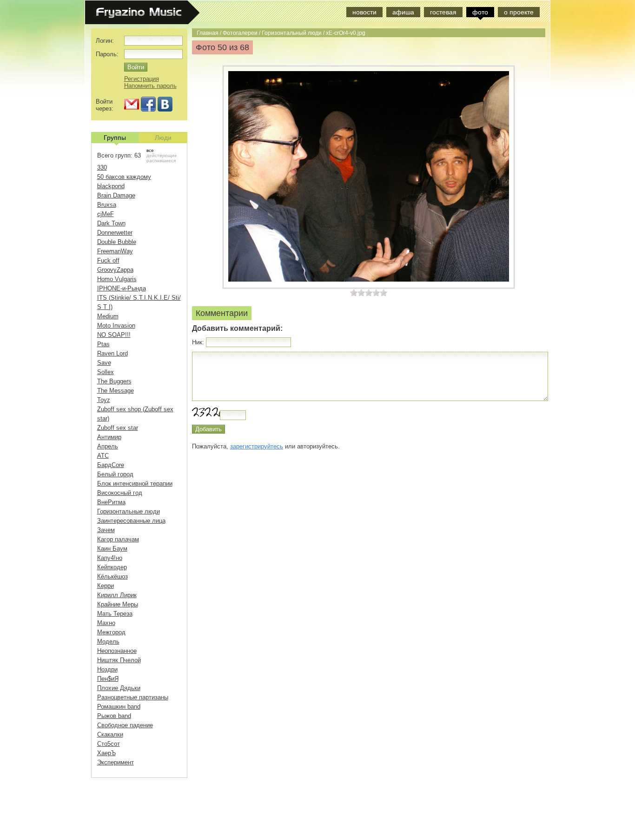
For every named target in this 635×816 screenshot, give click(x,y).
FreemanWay (115, 251)
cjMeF (105, 214)
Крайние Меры (117, 604)
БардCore (110, 464)
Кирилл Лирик (117, 595)
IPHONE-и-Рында (121, 288)
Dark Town (111, 223)
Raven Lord (112, 353)
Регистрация (141, 78)
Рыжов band (114, 715)
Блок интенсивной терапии (134, 483)
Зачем (106, 529)
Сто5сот (108, 743)
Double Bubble (116, 241)
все (150, 150)
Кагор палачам (118, 539)
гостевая (443, 12)
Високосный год (119, 492)
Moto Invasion (116, 325)
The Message (115, 390)
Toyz (103, 399)
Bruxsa (106, 204)
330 (102, 167)
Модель (108, 641)
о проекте (519, 12)
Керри (105, 585)
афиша (403, 12)
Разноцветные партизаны (132, 697)
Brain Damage (116, 195)
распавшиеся (161, 160)
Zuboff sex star (117, 427)
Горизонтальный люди (292, 33)
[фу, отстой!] (353, 292)
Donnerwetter (114, 232)
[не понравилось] (357, 292)
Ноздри (107, 669)
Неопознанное (117, 650)
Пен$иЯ (108, 678)
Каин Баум (112, 548)
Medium (108, 316)
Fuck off (108, 260)
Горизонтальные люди (128, 511)
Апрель (107, 446)
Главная (207, 33)
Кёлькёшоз (112, 576)
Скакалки (110, 734)
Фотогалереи (240, 33)
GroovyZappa (115, 269)
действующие (161, 155)
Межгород (111, 632)
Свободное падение (125, 725)
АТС (103, 455)
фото (480, 12)
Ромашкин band (118, 706)
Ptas (103, 344)
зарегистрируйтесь (256, 446)
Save (104, 362)
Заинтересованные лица (131, 520)
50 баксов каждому (124, 176)
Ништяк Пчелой (119, 660)
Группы (115, 137)
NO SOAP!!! (114, 334)
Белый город (115, 474)
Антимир (109, 437)
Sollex (105, 372)
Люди (163, 137)
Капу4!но (109, 557)
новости (364, 12)
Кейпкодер (112, 567)
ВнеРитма (111, 502)
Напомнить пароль (150, 85)
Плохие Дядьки (118, 687)
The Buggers (114, 381)
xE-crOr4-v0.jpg (345, 33)
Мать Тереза (114, 613)
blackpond (111, 186)
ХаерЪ (106, 753)
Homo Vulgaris (117, 279)
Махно (106, 622)
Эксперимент (115, 762)
